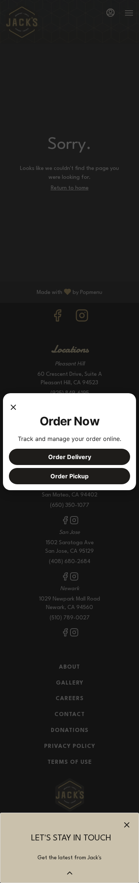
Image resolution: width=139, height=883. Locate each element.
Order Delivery (69, 457)
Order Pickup (69, 476)
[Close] (13, 406)
